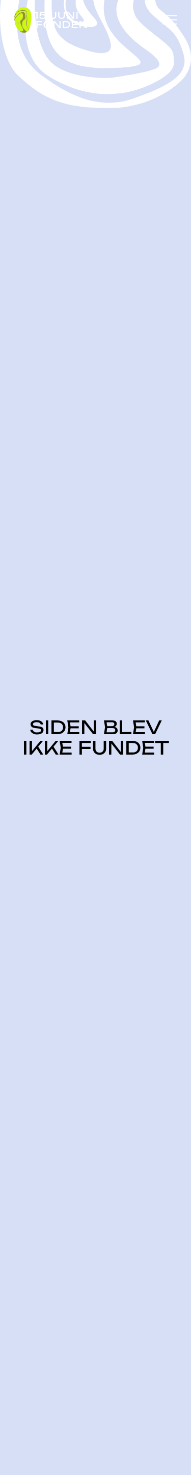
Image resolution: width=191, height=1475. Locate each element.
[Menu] (169, 19)
